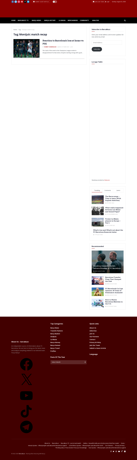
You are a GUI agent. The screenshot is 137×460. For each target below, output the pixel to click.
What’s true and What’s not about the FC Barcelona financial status (108, 231)
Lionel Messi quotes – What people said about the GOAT (86, 445)
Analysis (95, 20)
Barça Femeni (55, 345)
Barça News (36, 20)
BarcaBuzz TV (23, 20)
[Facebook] (26, 371)
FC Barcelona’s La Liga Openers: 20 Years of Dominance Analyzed (114, 291)
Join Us (92, 334)
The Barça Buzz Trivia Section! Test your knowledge (71, 448)
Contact (92, 339)
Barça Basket (55, 334)
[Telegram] (26, 434)
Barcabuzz (22, 454)
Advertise (93, 331)
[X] (26, 387)
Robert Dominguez (50, 47)
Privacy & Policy (95, 342)
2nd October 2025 (63, 47)
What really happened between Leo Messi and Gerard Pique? (114, 210)
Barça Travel (55, 348)
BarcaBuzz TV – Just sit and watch (71, 443)
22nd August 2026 (99, 271)
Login (107, 1)
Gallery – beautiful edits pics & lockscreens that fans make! (101, 443)
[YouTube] (26, 403)
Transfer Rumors (56, 331)
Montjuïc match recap (28, 29)
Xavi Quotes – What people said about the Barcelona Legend (107, 448)
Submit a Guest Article (98, 348)
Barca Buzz (55, 443)
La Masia (62, 20)
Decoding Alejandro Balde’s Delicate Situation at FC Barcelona (107, 267)
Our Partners (94, 337)
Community (84, 20)
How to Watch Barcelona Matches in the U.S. (114, 302)
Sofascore (107, 180)
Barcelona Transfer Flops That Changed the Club (113, 279)
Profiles (53, 351)
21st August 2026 (111, 306)
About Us (93, 328)
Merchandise (73, 20)
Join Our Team (99, 1)
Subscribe (97, 49)
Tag (20, 29)
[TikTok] (26, 418)
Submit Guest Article (42, 1)
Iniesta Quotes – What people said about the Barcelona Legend (47, 445)
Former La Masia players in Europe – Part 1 (113, 221)
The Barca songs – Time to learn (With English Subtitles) (113, 198)
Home (13, 20)
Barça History (49, 20)
